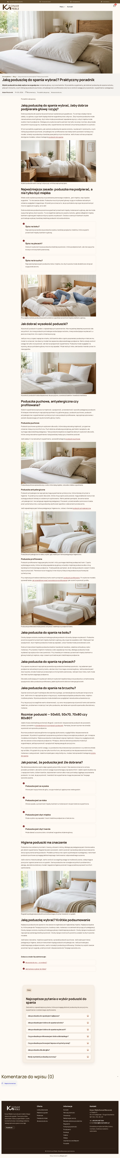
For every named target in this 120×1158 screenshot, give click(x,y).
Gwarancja (66, 1115)
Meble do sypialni (42, 1112)
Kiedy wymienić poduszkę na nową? (42, 1057)
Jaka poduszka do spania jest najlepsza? (44, 1016)
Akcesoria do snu (56, 92)
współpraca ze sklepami (71, 1140)
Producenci (67, 1129)
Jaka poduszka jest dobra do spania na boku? (46, 1023)
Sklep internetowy (58, 1156)
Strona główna (6, 76)
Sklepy (65, 1138)
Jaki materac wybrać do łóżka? (35, 969)
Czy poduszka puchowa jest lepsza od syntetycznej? (49, 1043)
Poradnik (66, 1143)
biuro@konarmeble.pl (102, 1123)
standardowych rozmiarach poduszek (49, 725)
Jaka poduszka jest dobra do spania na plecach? (47, 1029)
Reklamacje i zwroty (69, 1118)
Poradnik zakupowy (43, 92)
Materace (40, 1115)
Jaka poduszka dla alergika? (39, 1050)
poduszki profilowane (72, 578)
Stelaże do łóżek (42, 1118)
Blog (14, 76)
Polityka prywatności (70, 1126)
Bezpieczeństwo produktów (72, 1121)
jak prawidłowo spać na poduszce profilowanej (49, 580)
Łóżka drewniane (42, 1110)
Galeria (65, 1135)
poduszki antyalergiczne (82, 508)
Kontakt (66, 1110)
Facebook (9, 1127)
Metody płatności (69, 1112)
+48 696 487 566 (98, 1120)
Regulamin (66, 1124)
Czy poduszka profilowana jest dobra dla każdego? (48, 1036)
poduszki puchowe (73, 439)
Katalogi (66, 1132)
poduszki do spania (56, 137)
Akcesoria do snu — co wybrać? (36, 962)
